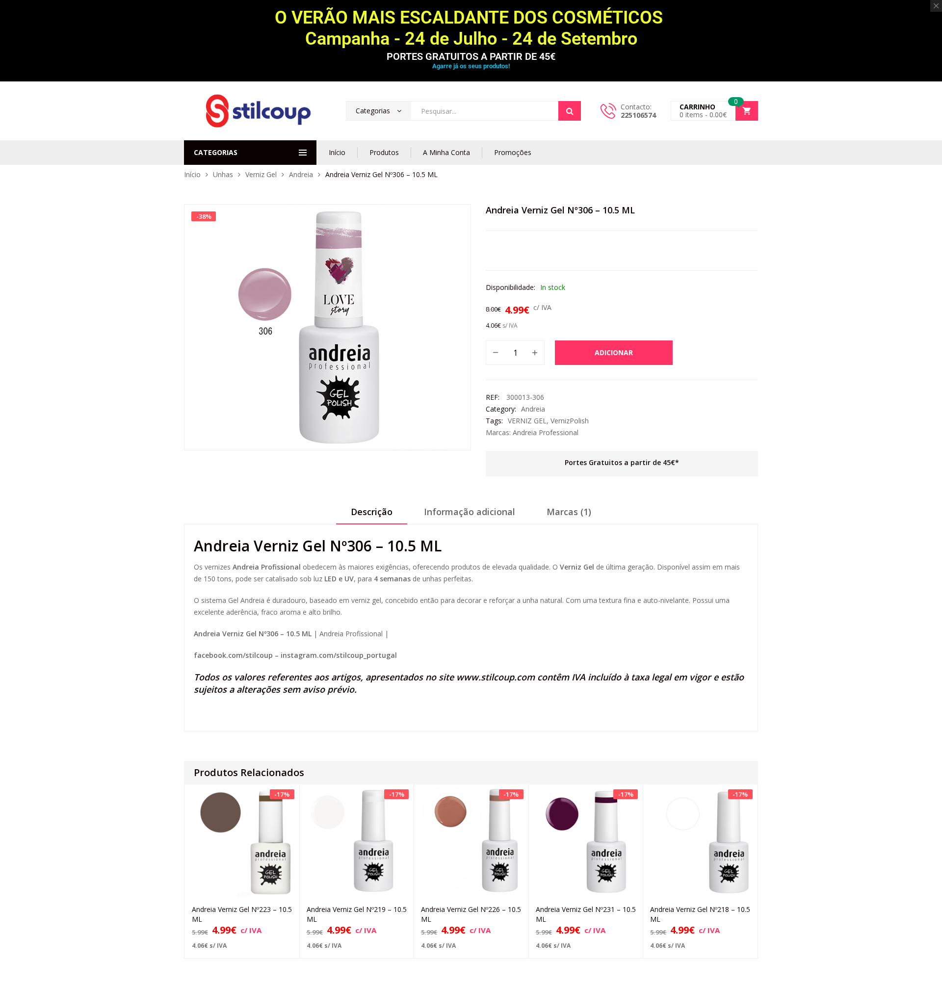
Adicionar (614, 352)
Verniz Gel (261, 174)
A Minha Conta (446, 152)
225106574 (638, 115)
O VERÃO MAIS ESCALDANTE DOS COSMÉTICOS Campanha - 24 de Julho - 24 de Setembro (471, 28)
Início (337, 152)
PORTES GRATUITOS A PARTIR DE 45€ (471, 56)
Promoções (512, 152)
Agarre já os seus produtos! (471, 66)
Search (569, 111)
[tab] (371, 515)
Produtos (384, 152)
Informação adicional (469, 512)
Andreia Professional (545, 432)
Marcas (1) (569, 512)
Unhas (223, 174)
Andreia (301, 174)
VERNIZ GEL (527, 420)
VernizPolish (569, 420)
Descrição (371, 512)
